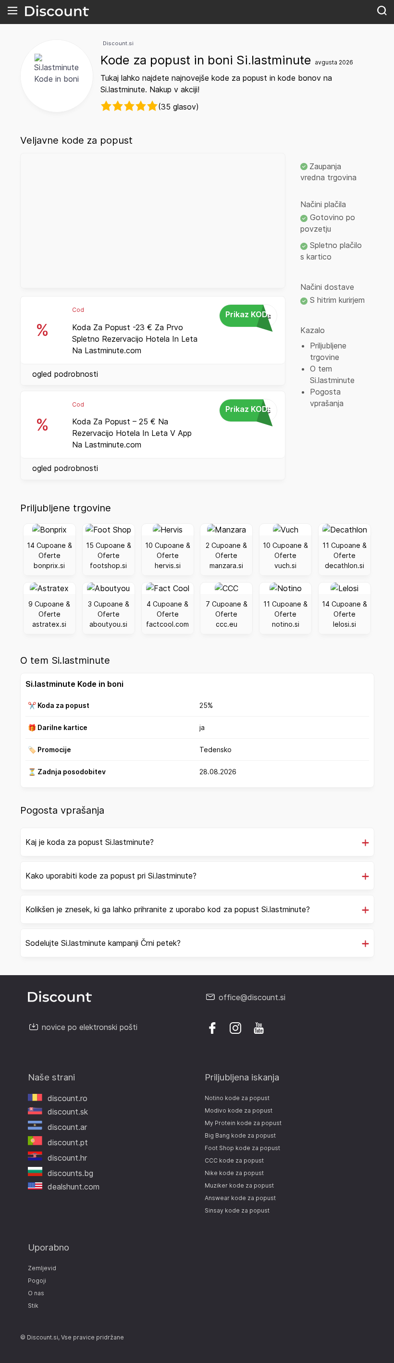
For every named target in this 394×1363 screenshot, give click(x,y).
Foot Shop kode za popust (242, 1148)
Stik (33, 1305)
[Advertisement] (153, 220)
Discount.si (118, 43)
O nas (36, 1293)
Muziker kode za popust (239, 1185)
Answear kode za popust (240, 1198)
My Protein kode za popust (243, 1123)
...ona (248, 315)
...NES (248, 409)
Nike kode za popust (234, 1173)
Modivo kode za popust (238, 1110)
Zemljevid (42, 1268)
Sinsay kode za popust (237, 1210)
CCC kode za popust (234, 1160)
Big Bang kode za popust (240, 1135)
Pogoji (37, 1280)
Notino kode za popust (237, 1098)
